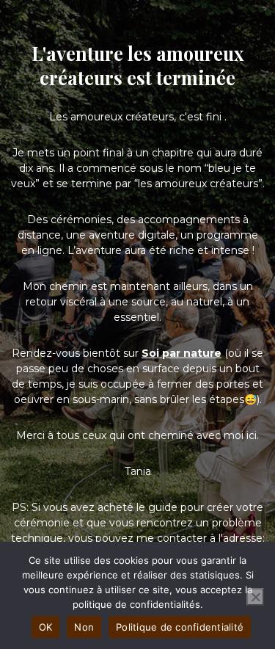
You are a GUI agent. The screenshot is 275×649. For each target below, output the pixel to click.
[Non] (255, 597)
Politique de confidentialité (179, 627)
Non (84, 627)
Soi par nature (181, 353)
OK (46, 627)
